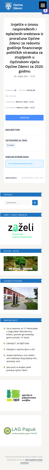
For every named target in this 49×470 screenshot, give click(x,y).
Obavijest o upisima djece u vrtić (20, 349)
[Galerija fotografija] (21, 298)
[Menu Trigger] (43, 5)
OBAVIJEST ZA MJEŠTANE (17, 343)
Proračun (10, 145)
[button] (45, 10)
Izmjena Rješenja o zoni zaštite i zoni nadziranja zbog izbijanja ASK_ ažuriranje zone (21, 358)
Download (24, 117)
